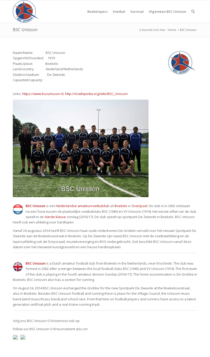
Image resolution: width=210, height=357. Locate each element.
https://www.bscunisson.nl (43, 93)
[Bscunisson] (27, 11)
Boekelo (120, 206)
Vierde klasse (55, 217)
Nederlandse (66, 206)
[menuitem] (97, 11)
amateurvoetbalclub (93, 206)
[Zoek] (193, 11)
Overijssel (139, 206)
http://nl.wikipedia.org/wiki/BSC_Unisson (96, 93)
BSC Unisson (25, 29)
